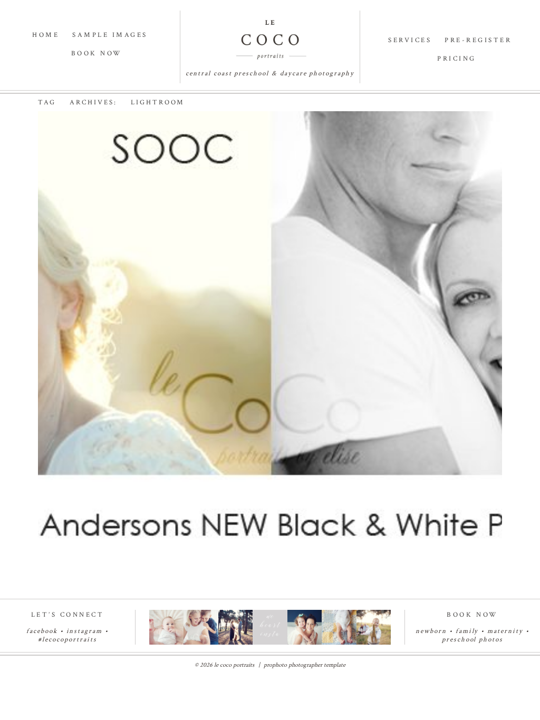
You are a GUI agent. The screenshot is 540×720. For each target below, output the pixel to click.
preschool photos (472, 639)
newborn (431, 631)
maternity (506, 631)
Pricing (456, 58)
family (467, 631)
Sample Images (110, 35)
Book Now (96, 53)
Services (409, 40)
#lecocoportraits (67, 639)
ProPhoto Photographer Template (304, 665)
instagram (84, 631)
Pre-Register (478, 40)
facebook (41, 631)
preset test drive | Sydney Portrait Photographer (222, 153)
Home (45, 35)
